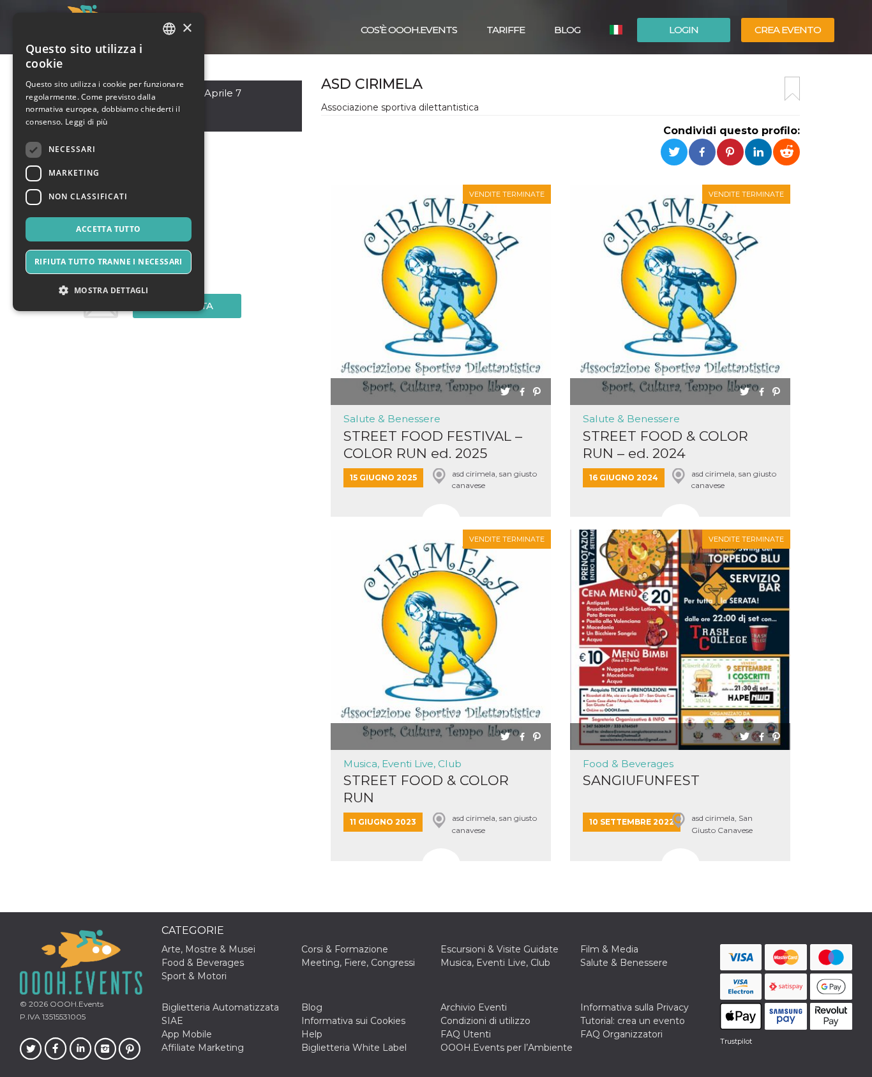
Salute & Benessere (391, 419)
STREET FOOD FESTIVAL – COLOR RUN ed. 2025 (432, 444)
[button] (109, 290)
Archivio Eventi (473, 1007)
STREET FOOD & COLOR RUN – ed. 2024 (665, 444)
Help (311, 1034)
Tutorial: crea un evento (632, 1021)
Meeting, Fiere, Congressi (358, 962)
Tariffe (505, 30)
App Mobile (187, 1034)
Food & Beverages (628, 764)
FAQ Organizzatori (621, 1034)
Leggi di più (86, 121)
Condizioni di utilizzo (485, 1021)
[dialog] (108, 162)
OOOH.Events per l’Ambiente (506, 1047)
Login (683, 30)
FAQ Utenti (465, 1034)
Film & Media (609, 949)
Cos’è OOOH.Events (409, 30)
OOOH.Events (75, 1004)
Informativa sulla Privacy (634, 1007)
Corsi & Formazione (344, 949)
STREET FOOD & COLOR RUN (426, 789)
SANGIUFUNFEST (641, 780)
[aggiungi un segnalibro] (792, 89)
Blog (567, 30)
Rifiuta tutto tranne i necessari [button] (108, 261)
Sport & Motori (194, 976)
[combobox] (169, 28)
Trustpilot (736, 1041)
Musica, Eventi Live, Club (402, 764)
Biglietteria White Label (354, 1047)
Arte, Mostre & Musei (208, 949)
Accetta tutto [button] (108, 229)
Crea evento (788, 30)
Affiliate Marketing (203, 1047)
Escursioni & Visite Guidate (499, 949)
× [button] (187, 28)
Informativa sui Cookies (353, 1021)
